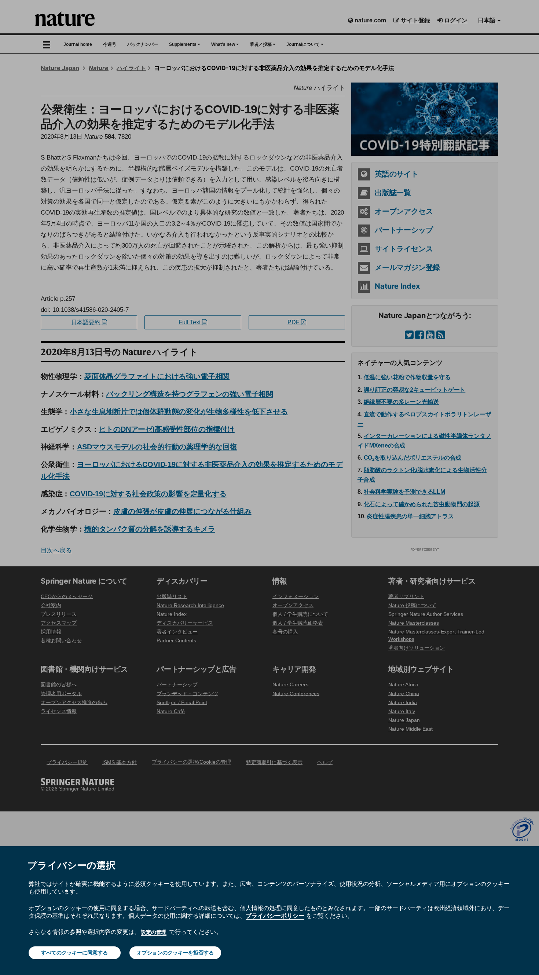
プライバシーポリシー (275, 915)
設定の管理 (153, 932)
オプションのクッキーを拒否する (175, 953)
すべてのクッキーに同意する (74, 953)
